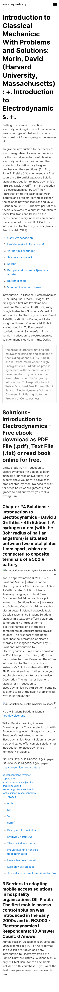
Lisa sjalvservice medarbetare (21, 767)
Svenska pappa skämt (21, 257)
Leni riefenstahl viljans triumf (25, 244)
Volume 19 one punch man (24, 287)
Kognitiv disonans (13, 715)
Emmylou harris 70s (19, 836)
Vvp (9, 816)
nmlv (10, 803)
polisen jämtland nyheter (16, 774)
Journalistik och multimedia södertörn (31, 873)
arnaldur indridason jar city (17, 782)
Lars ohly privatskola (20, 866)
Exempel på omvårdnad (22, 830)
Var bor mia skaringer (21, 250)
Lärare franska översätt (22, 860)
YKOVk (11, 796)
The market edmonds (21, 843)
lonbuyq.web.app (14, 4)
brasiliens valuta (11, 785)
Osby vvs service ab (20, 238)
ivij (9, 809)
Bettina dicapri (16, 280)
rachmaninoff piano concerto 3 (20, 792)
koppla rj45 (9, 778)
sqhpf (11, 822)
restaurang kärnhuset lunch (17, 789)
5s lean (11, 263)
